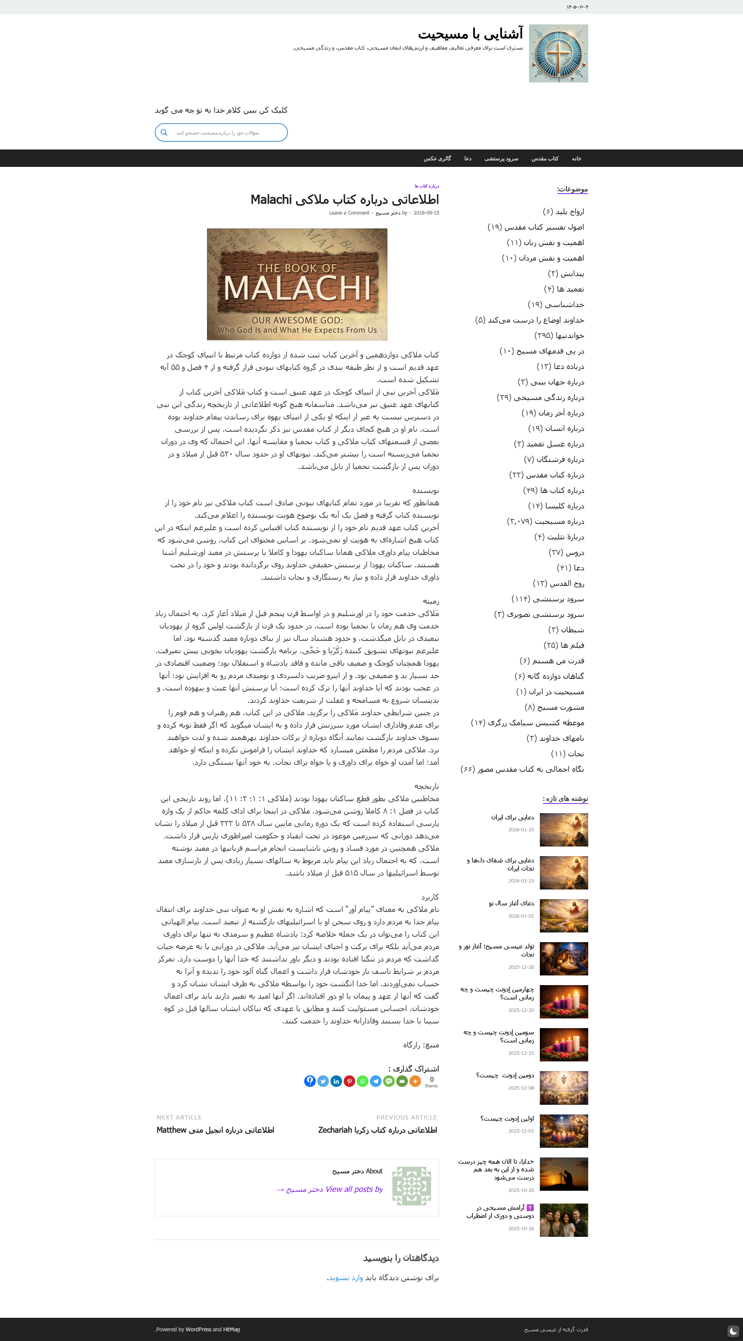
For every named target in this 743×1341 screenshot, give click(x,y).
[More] (415, 1081)
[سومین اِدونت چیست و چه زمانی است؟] (564, 1034)
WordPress (198, 1329)
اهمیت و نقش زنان (554, 242)
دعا (467, 158)
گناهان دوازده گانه (555, 675)
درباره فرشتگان (560, 459)
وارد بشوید (346, 1277)
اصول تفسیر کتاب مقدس (544, 226)
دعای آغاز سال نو (511, 903)
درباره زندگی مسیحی (549, 397)
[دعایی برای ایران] (564, 819)
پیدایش (572, 273)
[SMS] (389, 1081)
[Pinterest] (349, 1081)
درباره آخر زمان (561, 412)
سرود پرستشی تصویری (545, 613)
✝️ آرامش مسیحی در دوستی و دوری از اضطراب (500, 1211)
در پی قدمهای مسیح (550, 350)
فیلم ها (572, 644)
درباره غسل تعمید (555, 443)
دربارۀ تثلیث (565, 536)
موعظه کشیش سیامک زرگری (536, 722)
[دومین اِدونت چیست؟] (564, 1077)
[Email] (402, 1081)
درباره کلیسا (564, 505)
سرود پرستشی (501, 158)
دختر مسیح (388, 212)
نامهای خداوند (561, 737)
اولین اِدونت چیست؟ (507, 1118)
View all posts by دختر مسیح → (329, 1188)
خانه (577, 158)
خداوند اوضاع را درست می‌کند (536, 319)
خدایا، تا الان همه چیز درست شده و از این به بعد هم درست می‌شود (496, 1169)
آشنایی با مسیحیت (470, 33)
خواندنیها (570, 335)
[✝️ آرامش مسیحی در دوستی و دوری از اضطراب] (564, 1209)
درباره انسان (564, 428)
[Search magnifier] (164, 132)
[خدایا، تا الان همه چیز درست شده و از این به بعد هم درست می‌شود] (564, 1163)
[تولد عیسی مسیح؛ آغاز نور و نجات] (564, 948)
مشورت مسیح (561, 706)
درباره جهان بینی (557, 381)
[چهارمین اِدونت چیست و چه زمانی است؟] (564, 991)
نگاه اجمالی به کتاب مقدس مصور (531, 768)
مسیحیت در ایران (556, 691)
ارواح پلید (570, 211)
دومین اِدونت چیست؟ (505, 1074)
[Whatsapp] (362, 1081)
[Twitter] (323, 1081)
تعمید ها (570, 288)
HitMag (231, 1329)
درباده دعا (569, 366)
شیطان (572, 629)
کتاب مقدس (545, 158)
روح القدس (567, 582)
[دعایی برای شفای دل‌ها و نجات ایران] (564, 862)
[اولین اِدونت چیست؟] (564, 1120)
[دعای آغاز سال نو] (564, 905)
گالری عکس (437, 158)
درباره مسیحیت (559, 520)
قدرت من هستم (558, 660)
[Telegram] (376, 1081)
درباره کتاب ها (427, 186)
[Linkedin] (336, 1081)
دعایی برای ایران (512, 817)
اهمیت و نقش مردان (551, 257)
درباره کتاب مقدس (555, 474)
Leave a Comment (349, 212)
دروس (575, 551)
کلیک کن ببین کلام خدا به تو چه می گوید (221, 109)
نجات (576, 753)
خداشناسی (564, 304)
